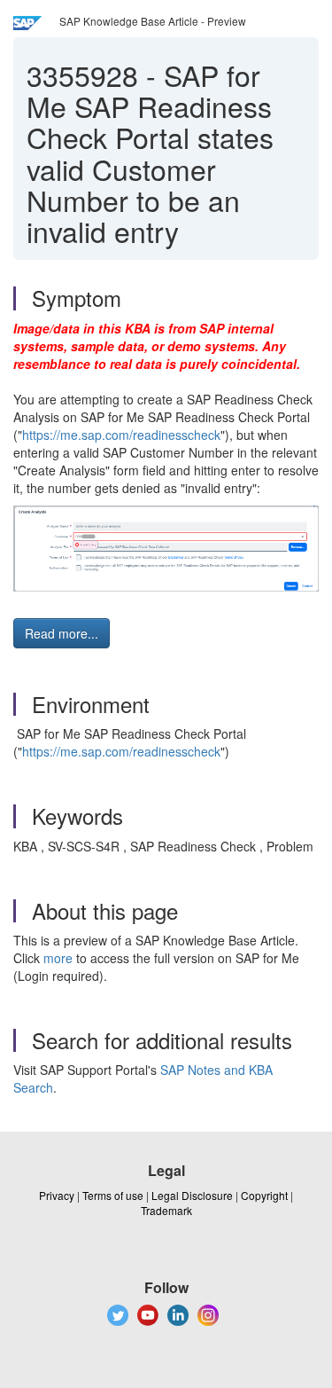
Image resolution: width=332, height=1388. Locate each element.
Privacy (56, 1195)
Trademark (166, 1210)
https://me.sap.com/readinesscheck (121, 434)
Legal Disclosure (192, 1195)
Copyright (264, 1195)
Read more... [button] (61, 633)
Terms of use (112, 1195)
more (58, 958)
